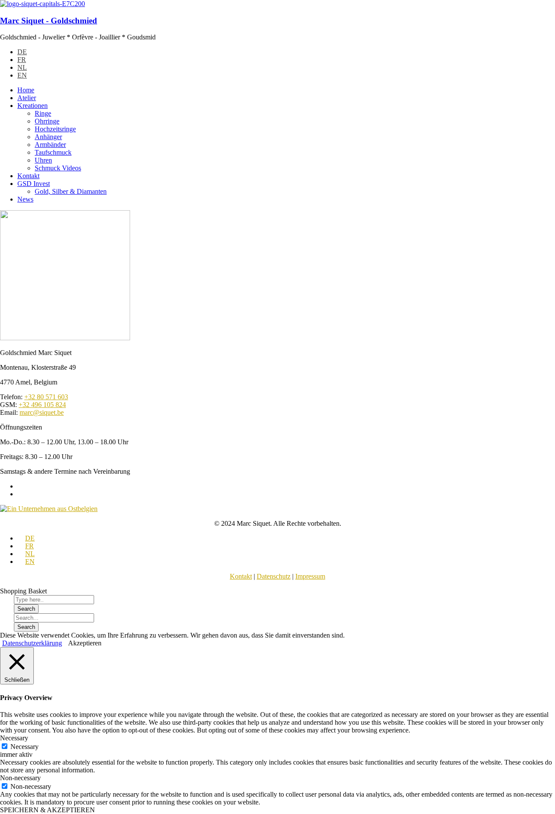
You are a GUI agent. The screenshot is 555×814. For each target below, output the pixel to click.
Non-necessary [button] (20, 777)
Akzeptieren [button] (84, 643)
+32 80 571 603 (46, 396)
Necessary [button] (14, 738)
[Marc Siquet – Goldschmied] (42, 3)
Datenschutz (274, 576)
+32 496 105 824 (42, 404)
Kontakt (241, 576)
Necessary (24, 746)
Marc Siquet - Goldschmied (48, 20)
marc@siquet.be (42, 412)
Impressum (310, 576)
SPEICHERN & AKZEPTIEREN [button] (47, 810)
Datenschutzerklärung (32, 643)
